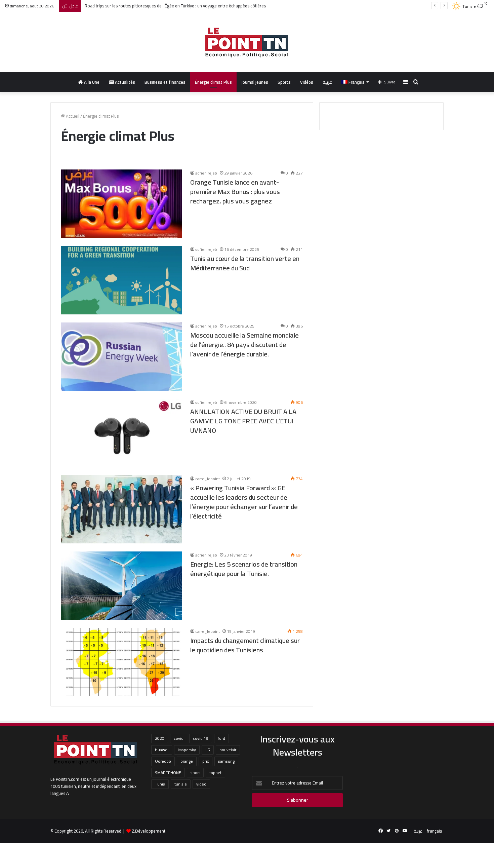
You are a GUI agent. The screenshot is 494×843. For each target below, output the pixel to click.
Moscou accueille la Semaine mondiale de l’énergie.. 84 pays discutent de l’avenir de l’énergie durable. (244, 344)
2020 (159, 738)
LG (207, 750)
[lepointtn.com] (247, 42)
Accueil (72, 116)
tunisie (180, 784)
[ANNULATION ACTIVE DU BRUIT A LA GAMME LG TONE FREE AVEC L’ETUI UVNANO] (121, 433)
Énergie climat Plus (213, 82)
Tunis (160, 784)
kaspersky (187, 750)
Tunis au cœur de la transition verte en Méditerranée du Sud (244, 263)
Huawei (161, 750)
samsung (226, 761)
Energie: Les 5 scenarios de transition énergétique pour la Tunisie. (243, 569)
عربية (327, 82)
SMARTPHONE (168, 772)
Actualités (124, 82)
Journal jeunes (254, 82)
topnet (215, 772)
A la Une (91, 82)
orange (186, 761)
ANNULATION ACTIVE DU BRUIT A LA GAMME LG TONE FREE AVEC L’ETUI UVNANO (243, 420)
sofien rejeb (206, 173)
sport (195, 772)
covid (178, 738)
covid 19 (200, 738)
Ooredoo (163, 761)
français (434, 831)
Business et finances (165, 82)
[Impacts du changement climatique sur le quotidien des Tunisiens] (121, 662)
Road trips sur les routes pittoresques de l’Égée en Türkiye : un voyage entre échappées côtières (175, 6)
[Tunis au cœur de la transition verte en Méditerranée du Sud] (121, 280)
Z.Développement (148, 831)
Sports (284, 82)
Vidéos (306, 82)
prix (205, 761)
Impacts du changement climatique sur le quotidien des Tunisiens (245, 645)
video (201, 784)
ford (221, 738)
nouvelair (227, 750)
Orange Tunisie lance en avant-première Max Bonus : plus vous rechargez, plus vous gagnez (235, 191)
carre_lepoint (207, 479)
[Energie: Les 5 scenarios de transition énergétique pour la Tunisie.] (121, 585)
